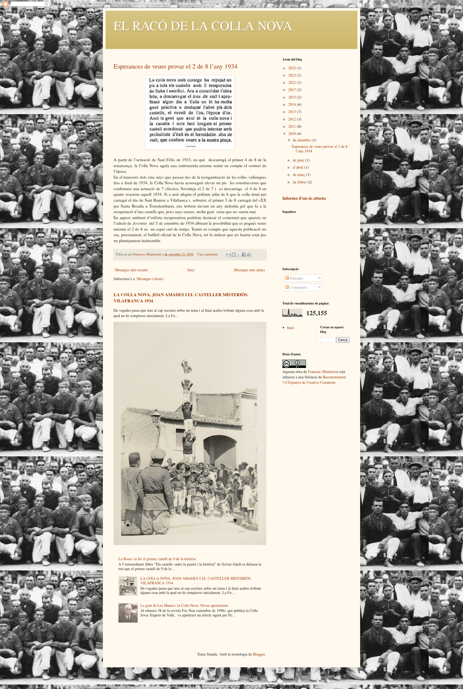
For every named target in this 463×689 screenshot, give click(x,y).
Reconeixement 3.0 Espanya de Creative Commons (314, 379)
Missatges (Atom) (150, 278)
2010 (292, 133)
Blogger (259, 654)
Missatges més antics (249, 269)
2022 (292, 82)
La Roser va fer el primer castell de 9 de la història (157, 558)
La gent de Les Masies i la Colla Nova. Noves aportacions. (184, 605)
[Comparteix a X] (238, 254)
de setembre (302, 139)
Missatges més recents (131, 269)
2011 (292, 126)
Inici (191, 269)
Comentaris (298, 287)
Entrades (296, 278)
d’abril (298, 167)
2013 (292, 111)
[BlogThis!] (233, 254)
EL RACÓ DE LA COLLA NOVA (203, 25)
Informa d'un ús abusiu (304, 198)
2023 (292, 75)
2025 (292, 67)
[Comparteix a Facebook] (244, 254)
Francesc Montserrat (323, 371)
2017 (292, 89)
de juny (299, 160)
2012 (292, 119)
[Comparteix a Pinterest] (249, 254)
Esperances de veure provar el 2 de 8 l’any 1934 (175, 66)
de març (299, 174)
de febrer (300, 182)
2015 (292, 97)
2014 (292, 104)
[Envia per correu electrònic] (228, 254)
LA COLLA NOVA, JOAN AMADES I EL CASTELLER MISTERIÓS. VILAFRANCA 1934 (181, 297)
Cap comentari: (208, 254)
